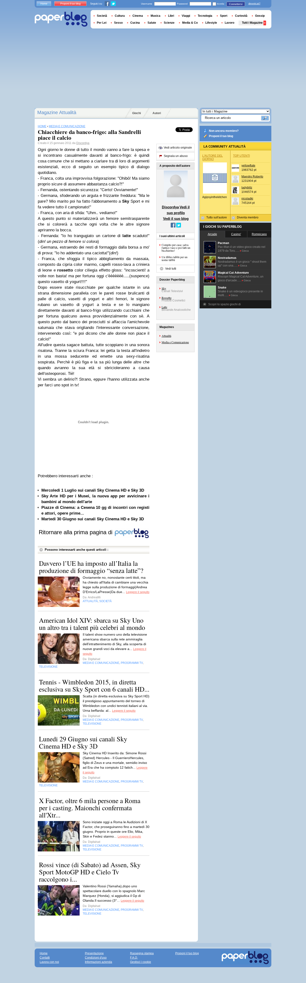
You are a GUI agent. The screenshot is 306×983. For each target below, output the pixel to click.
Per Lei (101, 22)
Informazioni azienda (98, 962)
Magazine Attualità (56, 112)
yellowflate (248, 165)
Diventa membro (247, 217)
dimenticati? (254, 3)
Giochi (136, 113)
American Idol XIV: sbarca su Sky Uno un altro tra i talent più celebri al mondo (92, 624)
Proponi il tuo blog (221, 136)
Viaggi (186, 15)
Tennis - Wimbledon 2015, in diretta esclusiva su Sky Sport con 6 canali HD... (94, 685)
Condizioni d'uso (96, 957)
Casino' (236, 234)
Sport (223, 15)
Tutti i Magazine (252, 22)
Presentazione (94, 953)
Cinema (137, 15)
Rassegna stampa (142, 953)
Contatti (45, 957)
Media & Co (190, 22)
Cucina (135, 22)
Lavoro (229, 22)
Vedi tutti (170, 268)
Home (43, 3)
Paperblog (61, 19)
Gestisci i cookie (140, 962)
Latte (164, 307)
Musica (155, 15)
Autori (157, 113)
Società (102, 15)
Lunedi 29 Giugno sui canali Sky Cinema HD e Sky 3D (83, 742)
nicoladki (247, 198)
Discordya (82, 143)
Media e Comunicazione (175, 342)
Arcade (212, 234)
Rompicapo (259, 234)
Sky (164, 288)
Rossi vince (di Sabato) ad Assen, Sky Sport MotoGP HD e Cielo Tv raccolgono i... (90, 871)
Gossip (260, 15)
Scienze (169, 22)
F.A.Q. (134, 957)
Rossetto (166, 298)
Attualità (166, 336)
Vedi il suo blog (176, 219)
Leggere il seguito (137, 592)
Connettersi (235, 4)
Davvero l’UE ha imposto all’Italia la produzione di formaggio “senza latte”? (91, 567)
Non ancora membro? (224, 131)
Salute (152, 22)
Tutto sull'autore (216, 217)
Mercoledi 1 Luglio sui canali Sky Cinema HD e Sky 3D (92, 490)
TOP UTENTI (241, 155)
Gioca (245, 250)
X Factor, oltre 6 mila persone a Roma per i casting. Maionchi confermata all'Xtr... (89, 807)
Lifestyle (211, 22)
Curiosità (241, 15)
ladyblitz (246, 187)
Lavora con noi (49, 962)
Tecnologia (205, 15)
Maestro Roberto (252, 176)
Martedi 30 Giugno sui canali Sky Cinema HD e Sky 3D (92, 519)
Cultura (120, 15)
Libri (171, 15)
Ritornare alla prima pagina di (76, 532)
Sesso (118, 22)
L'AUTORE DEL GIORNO (212, 157)
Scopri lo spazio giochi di (224, 304)
